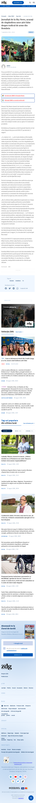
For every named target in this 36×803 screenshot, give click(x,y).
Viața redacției (12, 708)
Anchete (3, 740)
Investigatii (5, 745)
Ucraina (29, 431)
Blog (3, 701)
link (5, 318)
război (12, 281)
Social (8, 363)
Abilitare (3, 733)
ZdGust (4, 720)
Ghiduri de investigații (27, 752)
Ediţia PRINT (11, 16)
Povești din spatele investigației (10, 752)
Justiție (3, 688)
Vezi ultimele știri (28, 423)
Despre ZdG (4, 673)
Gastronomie (22, 708)
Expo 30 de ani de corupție (15, 736)
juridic (3, 715)
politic (8, 715)
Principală (3, 16)
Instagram (25, 777)
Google (13, 781)
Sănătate (12, 705)
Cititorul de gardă (16, 711)
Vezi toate (19, 332)
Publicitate (4, 676)
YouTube (15, 777)
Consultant (4, 714)
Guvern (6, 431)
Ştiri (3, 683)
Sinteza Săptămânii (7, 397)
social (13, 715)
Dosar (3, 380)
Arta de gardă (5, 711)
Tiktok (23, 781)
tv (23, 281)
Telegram (10, 777)
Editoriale (4, 708)
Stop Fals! (18, 16)
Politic (3, 464)
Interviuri (4, 536)
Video (3, 693)
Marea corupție (16, 749)
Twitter (18, 781)
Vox (15, 740)
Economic (19, 688)
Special (4, 729)
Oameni (17, 733)
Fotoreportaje (24, 733)
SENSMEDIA (21, 798)
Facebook (20, 777)
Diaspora (28, 705)
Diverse (31, 688)
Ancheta (3, 749)
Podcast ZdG (20, 705)
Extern (25, 688)
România (18, 281)
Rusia (18, 431)
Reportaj (9, 740)
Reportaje (10, 733)
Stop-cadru (20, 740)
